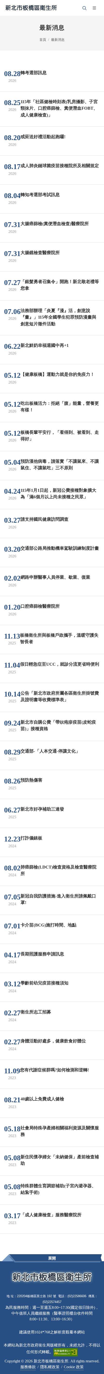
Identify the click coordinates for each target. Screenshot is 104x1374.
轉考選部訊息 (34, 72)
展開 (52, 1258)
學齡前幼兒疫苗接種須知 (44, 983)
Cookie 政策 (74, 1367)
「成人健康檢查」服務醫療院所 (51, 1214)
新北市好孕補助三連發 (42, 809)
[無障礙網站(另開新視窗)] (65, 1352)
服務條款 (28, 1367)
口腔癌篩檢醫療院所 (40, 606)
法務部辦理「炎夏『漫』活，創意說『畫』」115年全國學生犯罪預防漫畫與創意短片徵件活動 (58, 317)
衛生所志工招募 (36, 1012)
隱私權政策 (49, 1367)
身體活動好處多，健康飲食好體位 (53, 1041)
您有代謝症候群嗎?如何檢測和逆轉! (54, 1070)
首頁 (42, 40)
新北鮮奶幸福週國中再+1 (45, 345)
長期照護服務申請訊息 (42, 954)
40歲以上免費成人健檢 (42, 1098)
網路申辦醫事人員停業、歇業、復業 (55, 577)
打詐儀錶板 (31, 838)
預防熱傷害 (31, 780)
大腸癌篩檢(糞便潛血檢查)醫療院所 (55, 223)
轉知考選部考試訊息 (40, 194)
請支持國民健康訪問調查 (44, 519)
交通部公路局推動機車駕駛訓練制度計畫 (60, 548)
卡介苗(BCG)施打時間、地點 (48, 925)
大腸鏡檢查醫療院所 (40, 252)
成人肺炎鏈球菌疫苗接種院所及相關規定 (60, 165)
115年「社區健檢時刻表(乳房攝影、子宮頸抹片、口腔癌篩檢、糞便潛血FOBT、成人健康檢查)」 (59, 108)
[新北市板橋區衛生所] (31, 8)
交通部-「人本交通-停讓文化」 (50, 751)
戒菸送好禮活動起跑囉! (43, 136)
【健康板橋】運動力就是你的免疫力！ (58, 374)
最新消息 (58, 40)
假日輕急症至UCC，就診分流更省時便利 (59, 664)
